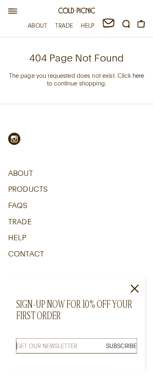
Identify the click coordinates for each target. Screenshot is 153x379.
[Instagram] (14, 139)
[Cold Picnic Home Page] (76, 11)
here (138, 75)
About (20, 173)
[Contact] (108, 25)
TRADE (64, 25)
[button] (12, 11)
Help (17, 237)
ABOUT (37, 25)
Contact (26, 254)
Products (28, 189)
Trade (20, 221)
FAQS (18, 205)
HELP (88, 25)
